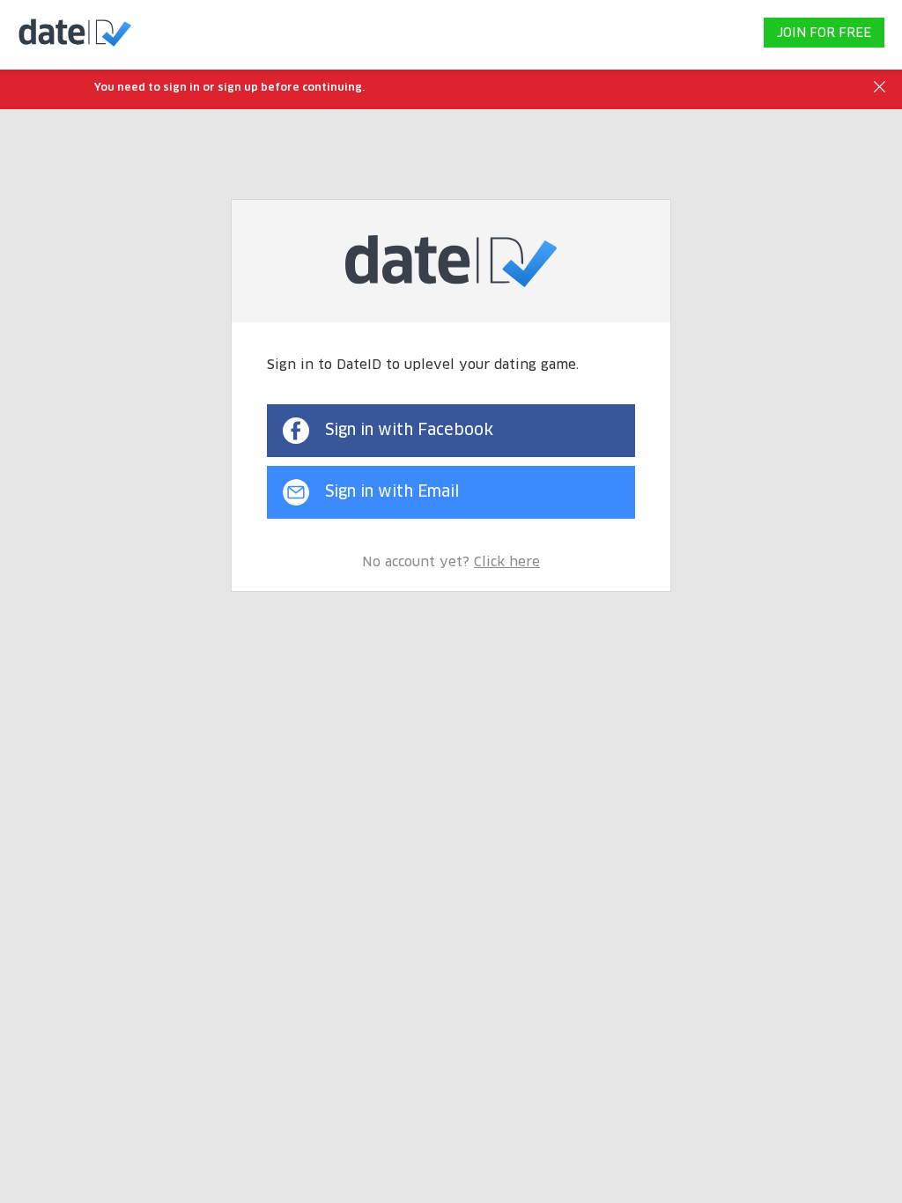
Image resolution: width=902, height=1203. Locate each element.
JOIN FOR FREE (824, 33)
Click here (507, 562)
